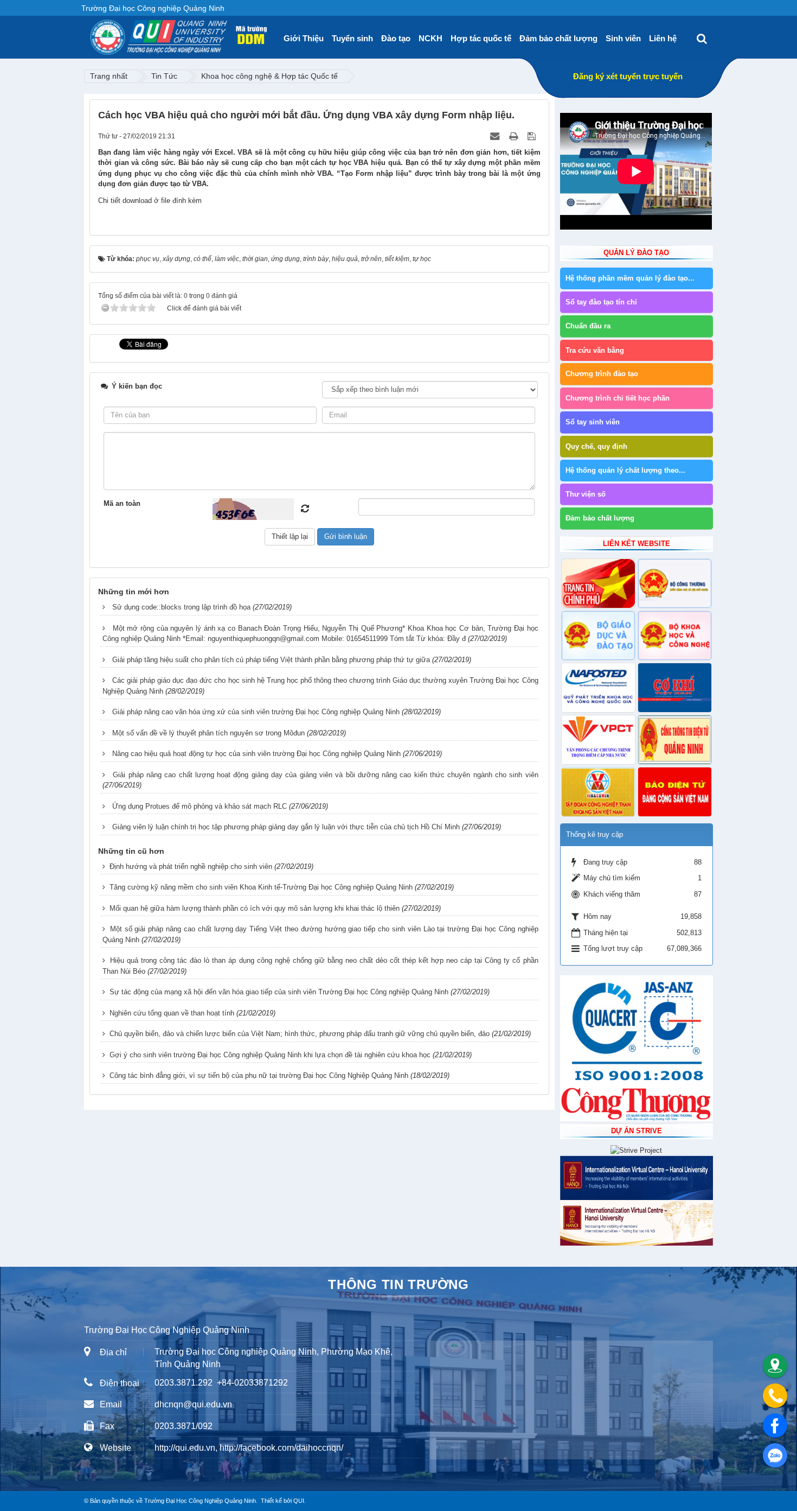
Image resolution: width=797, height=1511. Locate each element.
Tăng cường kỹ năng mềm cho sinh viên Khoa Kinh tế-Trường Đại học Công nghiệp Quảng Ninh (261, 887)
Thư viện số (585, 494)
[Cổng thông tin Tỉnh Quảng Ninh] (675, 740)
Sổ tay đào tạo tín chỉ (601, 302)
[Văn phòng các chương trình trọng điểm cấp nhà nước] (598, 740)
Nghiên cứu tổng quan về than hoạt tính (172, 1013)
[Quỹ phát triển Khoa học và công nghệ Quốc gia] (598, 688)
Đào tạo (395, 38)
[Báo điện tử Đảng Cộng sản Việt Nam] (675, 792)
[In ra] (514, 136)
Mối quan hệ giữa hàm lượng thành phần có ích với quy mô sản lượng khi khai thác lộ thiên (255, 908)
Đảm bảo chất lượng (558, 38)
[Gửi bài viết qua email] (496, 136)
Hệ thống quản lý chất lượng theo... (625, 470)
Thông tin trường (398, 1284)
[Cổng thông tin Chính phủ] (598, 583)
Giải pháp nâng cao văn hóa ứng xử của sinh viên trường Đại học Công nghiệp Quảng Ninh (256, 712)
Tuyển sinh (352, 38)
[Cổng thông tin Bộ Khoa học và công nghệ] (675, 636)
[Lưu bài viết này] (533, 136)
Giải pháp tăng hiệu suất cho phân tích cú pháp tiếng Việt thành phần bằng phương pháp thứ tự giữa (271, 660)
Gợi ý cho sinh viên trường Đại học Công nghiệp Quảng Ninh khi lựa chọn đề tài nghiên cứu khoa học (270, 1055)
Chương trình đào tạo (601, 374)
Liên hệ (663, 38)
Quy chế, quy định (596, 446)
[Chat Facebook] (775, 1425)
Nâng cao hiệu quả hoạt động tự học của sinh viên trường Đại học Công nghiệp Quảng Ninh (256, 754)
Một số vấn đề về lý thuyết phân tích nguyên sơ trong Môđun (208, 733)
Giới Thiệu (304, 38)
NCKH (430, 38)
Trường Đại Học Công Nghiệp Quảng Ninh (200, 1500)
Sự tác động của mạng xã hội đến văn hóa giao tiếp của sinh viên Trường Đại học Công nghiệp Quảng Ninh (279, 992)
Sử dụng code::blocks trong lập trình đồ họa (181, 607)
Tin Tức (164, 76)
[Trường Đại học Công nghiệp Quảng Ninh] (90, 33)
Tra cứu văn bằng (594, 350)
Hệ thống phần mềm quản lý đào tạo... (630, 278)
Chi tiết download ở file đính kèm (150, 200)
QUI (298, 1500)
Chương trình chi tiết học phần (617, 398)
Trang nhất (108, 76)
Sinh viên (623, 38)
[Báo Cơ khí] (675, 688)
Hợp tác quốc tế (481, 38)
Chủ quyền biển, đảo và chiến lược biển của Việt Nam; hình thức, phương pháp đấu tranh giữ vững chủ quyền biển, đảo (300, 1034)
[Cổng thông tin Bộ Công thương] (675, 583)
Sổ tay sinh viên (592, 422)
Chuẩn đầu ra (587, 326)
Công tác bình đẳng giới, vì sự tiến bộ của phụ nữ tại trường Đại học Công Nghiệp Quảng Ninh (259, 1075)
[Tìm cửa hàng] (775, 1366)
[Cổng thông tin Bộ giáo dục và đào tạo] (598, 636)
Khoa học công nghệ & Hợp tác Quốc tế (269, 76)
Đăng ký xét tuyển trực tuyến (628, 76)
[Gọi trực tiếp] (775, 1395)
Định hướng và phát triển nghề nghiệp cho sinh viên (191, 866)
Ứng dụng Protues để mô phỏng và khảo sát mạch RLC (199, 806)
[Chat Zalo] (775, 1455)
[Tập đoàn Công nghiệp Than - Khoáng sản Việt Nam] (598, 792)
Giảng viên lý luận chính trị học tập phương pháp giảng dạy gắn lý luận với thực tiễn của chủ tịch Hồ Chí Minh (286, 827)
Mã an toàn (122, 503)
